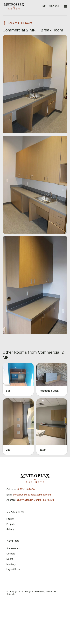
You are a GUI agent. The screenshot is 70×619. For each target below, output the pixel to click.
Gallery (10, 529)
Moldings (11, 564)
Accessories (13, 548)
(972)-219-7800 (50, 6)
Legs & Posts (13, 569)
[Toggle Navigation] (65, 6)
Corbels (11, 553)
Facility (10, 518)
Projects (11, 524)
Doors (10, 558)
